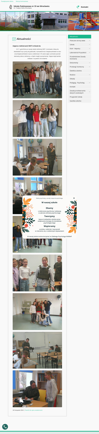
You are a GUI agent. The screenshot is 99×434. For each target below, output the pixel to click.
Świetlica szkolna (76, 71)
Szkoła (72, 45)
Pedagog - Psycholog (77, 83)
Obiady (72, 79)
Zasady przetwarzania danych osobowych (77, 92)
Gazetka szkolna (75, 101)
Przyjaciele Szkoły (76, 97)
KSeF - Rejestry (75, 49)
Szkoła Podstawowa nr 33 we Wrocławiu (31, 7)
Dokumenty (74, 63)
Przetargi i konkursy (77, 67)
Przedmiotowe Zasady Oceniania (78, 58)
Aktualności (74, 37)
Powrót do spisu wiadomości (34, 410)
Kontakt (84, 7)
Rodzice (72, 75)
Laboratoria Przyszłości (78, 53)
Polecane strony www (77, 41)
